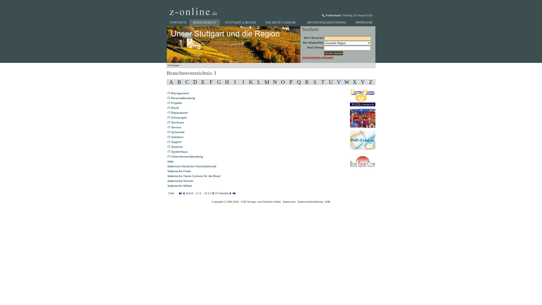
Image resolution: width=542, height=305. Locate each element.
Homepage (173, 65)
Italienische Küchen (180, 181)
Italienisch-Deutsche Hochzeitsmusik (191, 166)
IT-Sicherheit (175, 132)
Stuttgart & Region (240, 22)
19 (216, 193)
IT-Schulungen (177, 117)
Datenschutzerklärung (310, 201)
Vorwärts (224, 193)
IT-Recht (173, 108)
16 (205, 193)
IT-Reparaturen (177, 112)
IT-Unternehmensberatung (185, 156)
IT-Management (178, 93)
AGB (327, 201)
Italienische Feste (179, 171)
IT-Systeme (175, 146)
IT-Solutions (175, 137)
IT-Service (174, 127)
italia (170, 161)
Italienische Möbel (179, 185)
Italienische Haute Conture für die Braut (193, 176)
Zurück (189, 193)
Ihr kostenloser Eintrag (326, 22)
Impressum (363, 22)
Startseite (178, 22)
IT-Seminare (175, 122)
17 (209, 193)
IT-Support (174, 142)
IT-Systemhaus (177, 151)
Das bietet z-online (281, 22)
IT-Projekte (174, 103)
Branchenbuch (204, 22)
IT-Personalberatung (181, 98)
